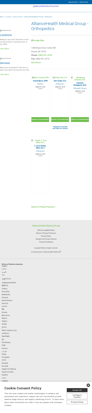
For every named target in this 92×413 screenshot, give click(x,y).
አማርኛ (4, 269)
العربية (4, 272)
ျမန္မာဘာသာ (6, 279)
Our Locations (17, 17)
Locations (8, 17)
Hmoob (4, 312)
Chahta (4, 289)
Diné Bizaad (6, 342)
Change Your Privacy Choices (46, 239)
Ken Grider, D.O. (60, 81)
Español (5, 375)
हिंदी (3, 309)
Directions (36, 62)
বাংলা (3, 275)
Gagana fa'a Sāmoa (9, 369)
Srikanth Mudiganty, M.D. (80, 84)
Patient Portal (84, 2)
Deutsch (5, 303)
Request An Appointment (40, 119)
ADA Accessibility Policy (46, 230)
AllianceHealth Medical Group (46, 225)
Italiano (4, 321)
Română (5, 363)
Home (2, 17)
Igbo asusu (6, 315)
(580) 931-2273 (40, 154)
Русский (5, 366)
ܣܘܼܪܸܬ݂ (4, 378)
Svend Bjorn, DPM (40, 81)
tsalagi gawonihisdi (9, 282)
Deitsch (4, 348)
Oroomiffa (5, 291)
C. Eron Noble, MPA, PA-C (40, 147)
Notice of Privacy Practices (46, 233)
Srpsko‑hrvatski (7, 372)
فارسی (4, 351)
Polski (4, 354)
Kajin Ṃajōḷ (5, 336)
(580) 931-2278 (45, 55)
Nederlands (6, 294)
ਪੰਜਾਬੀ (4, 360)
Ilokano (4, 318)
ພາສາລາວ (5, 333)
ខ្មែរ (3, 339)
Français (5, 297)
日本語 (4, 324)
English (4, 266)
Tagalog (5, 381)
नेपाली (3, 345)
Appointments (73, 2)
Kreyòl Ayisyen (7, 300)
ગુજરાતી (4, 306)
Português (5, 357)
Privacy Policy (46, 236)
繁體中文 (5, 285)
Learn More (4, 49)
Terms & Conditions (46, 242)
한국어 (4, 327)
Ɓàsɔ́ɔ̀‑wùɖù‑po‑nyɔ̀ (9, 330)
